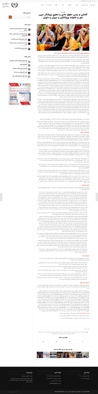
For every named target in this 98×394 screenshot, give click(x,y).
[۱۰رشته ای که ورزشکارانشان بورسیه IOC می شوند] (40, 355)
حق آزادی (85, 216)
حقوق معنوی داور (54, 332)
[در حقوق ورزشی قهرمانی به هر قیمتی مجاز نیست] (86, 355)
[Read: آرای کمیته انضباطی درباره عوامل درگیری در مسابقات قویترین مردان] (29, 34)
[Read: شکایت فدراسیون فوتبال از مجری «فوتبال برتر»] (29, 40)
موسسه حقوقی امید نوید (61, 333)
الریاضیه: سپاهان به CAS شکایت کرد (21, 48)
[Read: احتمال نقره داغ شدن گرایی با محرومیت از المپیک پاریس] (29, 43)
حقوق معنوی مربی (47, 332)
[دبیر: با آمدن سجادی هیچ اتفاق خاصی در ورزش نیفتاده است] (59, 355)
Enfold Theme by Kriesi (59, 391)
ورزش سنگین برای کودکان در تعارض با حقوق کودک (18, 60)
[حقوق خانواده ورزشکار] (63, 37)
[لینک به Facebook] (95, 1)
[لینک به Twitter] (88, 1)
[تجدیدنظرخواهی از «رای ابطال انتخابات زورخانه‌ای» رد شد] (73, 355)
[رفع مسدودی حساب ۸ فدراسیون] (66, 355)
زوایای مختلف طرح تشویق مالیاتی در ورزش (19, 76)
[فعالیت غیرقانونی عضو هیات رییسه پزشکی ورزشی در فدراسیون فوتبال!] (53, 355)
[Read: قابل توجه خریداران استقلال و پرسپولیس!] (29, 69)
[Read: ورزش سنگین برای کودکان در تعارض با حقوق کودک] (29, 61)
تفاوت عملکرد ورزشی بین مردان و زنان (20, 72)
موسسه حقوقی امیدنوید (84, 313)
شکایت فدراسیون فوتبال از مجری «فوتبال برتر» (19, 39)
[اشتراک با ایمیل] (43, 342)
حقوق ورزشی (47, 119)
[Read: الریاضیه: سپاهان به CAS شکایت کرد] (29, 49)
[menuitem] (92, 5)
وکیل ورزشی (53, 333)
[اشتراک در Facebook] (82, 342)
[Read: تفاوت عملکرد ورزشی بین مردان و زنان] (29, 73)
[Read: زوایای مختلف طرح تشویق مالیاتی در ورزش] (29, 76)
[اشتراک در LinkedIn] (56, 342)
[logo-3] (10, 5)
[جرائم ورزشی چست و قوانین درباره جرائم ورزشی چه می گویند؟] (79, 355)
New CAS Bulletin (23, 64)
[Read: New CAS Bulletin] (29, 65)
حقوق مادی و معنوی (79, 332)
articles (63, 12)
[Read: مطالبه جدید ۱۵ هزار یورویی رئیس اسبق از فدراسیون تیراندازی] (29, 29)
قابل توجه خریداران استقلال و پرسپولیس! (20, 68)
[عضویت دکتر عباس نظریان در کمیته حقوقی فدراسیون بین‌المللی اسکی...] (97, 197)
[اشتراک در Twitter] (69, 342)
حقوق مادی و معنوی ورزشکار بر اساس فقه (67, 332)
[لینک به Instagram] (92, 1)
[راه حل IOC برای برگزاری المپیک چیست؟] (46, 355)
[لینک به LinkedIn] (90, 1)
